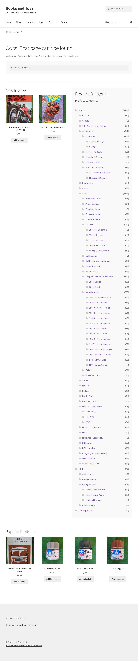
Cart (51, 22)
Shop (41, 22)
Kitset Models (88, 505)
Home (8, 22)
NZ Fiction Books (90, 448)
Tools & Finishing (94, 500)
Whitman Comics (93, 375)
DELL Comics (92, 255)
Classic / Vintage (96, 141)
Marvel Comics (92, 292)
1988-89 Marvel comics (99, 318)
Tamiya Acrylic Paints (95, 489)
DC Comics (90, 224)
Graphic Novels (93, 271)
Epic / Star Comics (97, 359)
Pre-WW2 (90, 417)
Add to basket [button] (19, 140)
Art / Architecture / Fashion (94, 125)
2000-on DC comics (98, 245)
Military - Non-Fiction (92, 406)
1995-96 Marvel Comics (99, 339)
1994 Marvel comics (98, 333)
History (85, 391)
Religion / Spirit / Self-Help (94, 453)
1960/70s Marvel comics (100, 297)
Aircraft (85, 115)
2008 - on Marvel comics (100, 354)
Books (81, 110)
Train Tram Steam (94, 157)
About (19, 22)
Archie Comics (92, 203)
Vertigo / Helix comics (99, 250)
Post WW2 (90, 411)
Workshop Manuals (94, 167)
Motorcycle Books (94, 151)
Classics (85, 188)
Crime (85, 380)
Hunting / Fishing (90, 401)
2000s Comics (95, 287)
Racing (92, 146)
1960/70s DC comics (98, 229)
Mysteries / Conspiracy (92, 437)
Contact (65, 22)
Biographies (87, 183)
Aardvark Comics (93, 198)
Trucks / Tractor (93, 162)
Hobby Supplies (89, 484)
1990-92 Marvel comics (99, 323)
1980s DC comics (96, 235)
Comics (85, 193)
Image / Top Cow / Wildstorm (99, 276)
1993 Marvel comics (98, 328)
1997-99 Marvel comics (99, 344)
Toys (81, 468)
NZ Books (86, 442)
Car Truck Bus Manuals (99, 172)
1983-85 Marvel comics (99, 307)
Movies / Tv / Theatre (91, 427)
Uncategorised (85, 510)
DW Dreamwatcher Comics (98, 261)
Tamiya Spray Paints (95, 494)
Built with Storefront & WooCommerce (24, 645)
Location (30, 22)
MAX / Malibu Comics (98, 365)
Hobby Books (88, 396)
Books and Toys (19, 8)
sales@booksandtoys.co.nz (24, 624)
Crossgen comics (93, 214)
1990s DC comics (96, 240)
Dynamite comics (94, 266)
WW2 (88, 422)
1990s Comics (95, 281)
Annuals (86, 120)
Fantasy (85, 385)
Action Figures (88, 474)
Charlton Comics (93, 209)
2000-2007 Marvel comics (100, 349)
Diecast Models (89, 479)
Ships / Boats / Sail (90, 463)
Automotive (87, 131)
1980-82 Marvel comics (99, 302)
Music (84, 432)
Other (88, 370)
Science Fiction (89, 458)
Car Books (90, 136)
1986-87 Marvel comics (99, 313)
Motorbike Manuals (98, 178)
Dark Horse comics (94, 219)
